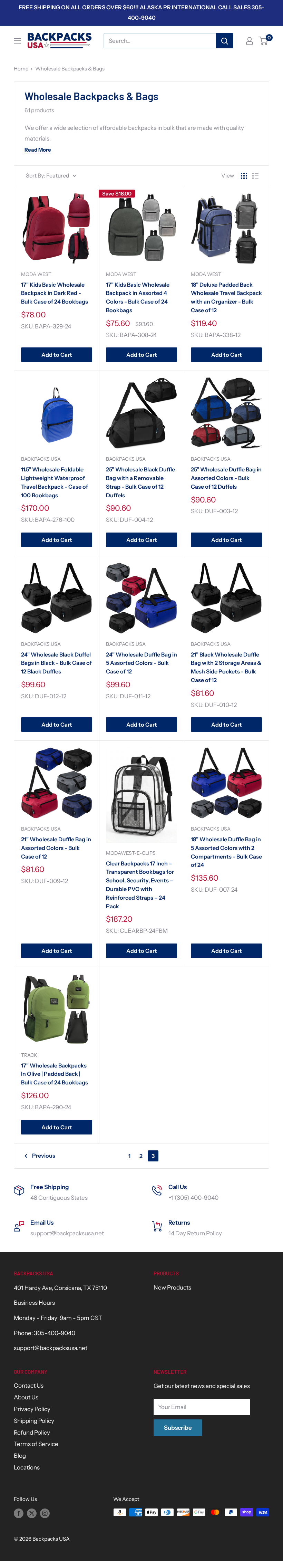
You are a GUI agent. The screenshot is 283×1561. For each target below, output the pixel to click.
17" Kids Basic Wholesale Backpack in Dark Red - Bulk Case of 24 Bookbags (54, 293)
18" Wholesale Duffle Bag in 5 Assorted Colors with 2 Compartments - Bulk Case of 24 (226, 852)
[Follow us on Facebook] (18, 1513)
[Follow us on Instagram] (45, 1513)
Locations (27, 1467)
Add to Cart (56, 354)
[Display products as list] (255, 176)
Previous (43, 1155)
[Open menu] (17, 41)
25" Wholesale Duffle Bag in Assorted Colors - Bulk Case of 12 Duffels (226, 478)
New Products (172, 1287)
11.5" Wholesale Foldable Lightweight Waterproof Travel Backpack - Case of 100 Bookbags (54, 482)
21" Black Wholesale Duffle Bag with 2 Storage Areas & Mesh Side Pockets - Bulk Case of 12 (226, 667)
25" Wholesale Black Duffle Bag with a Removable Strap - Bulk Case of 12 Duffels (140, 482)
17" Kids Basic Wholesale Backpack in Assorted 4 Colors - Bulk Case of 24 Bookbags (137, 297)
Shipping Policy (34, 1420)
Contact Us (28, 1385)
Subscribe (178, 1427)
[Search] (224, 40)
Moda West (36, 274)
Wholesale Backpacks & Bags (70, 68)
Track (29, 1055)
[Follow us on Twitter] (32, 1513)
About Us (26, 1397)
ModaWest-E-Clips (131, 853)
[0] (263, 41)
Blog (20, 1455)
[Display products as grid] (244, 176)
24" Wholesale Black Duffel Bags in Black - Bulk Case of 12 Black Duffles (56, 663)
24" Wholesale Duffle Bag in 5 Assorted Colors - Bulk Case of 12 (141, 663)
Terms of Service (36, 1443)
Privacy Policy (32, 1409)
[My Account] (249, 41)
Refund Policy (32, 1432)
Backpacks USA (41, 459)
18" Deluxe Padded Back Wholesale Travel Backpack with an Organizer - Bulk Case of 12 (226, 297)
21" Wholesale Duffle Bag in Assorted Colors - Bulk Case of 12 (56, 848)
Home (21, 68)
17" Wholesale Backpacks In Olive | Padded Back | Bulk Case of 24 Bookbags (54, 1074)
